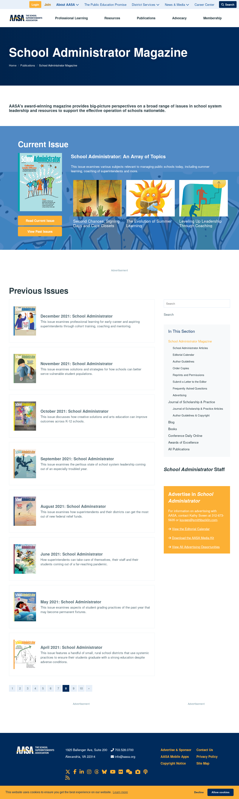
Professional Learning (71, 18)
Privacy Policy (207, 756)
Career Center (204, 4)
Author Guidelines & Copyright (191, 415)
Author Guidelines (183, 361)
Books (172, 428)
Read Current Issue (40, 220)
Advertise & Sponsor (176, 750)
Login (35, 4)
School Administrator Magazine (190, 341)
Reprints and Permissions (188, 375)
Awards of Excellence (183, 442)
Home (13, 65)
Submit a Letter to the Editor (190, 381)
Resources (112, 18)
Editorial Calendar (183, 355)
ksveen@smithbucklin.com (198, 519)
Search (169, 314)
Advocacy (179, 18)
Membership (212, 18)
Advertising (179, 395)
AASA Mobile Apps (175, 756)
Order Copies (181, 368)
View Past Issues (39, 231)
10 (81, 688)
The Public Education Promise (105, 4)
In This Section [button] (181, 331)
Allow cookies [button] (220, 792)
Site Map (202, 763)
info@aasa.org (125, 756)
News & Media (175, 4)
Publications (146, 18)
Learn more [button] (120, 792)
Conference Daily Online (185, 435)
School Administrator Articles (190, 348)
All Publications (179, 449)
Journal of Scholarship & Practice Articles (198, 408)
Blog (171, 422)
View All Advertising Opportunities (196, 546)
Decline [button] (199, 792)
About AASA (66, 4)
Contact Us (204, 750)
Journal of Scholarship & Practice (191, 401)
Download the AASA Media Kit (193, 537)
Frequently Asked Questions (190, 388)
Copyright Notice (173, 763)
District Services (144, 4)
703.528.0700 (124, 749)
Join (47, 4)
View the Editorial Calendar (191, 528)
